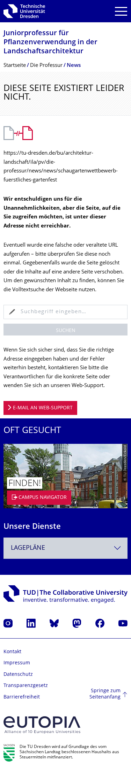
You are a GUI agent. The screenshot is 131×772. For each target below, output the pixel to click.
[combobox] (65, 548)
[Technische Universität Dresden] (24, 11)
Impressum (16, 663)
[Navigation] (121, 11)
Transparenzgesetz (25, 686)
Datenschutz (18, 674)
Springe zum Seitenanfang (105, 694)
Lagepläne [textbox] (28, 548)
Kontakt (12, 652)
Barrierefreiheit (21, 697)
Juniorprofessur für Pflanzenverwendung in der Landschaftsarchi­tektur (50, 42)
